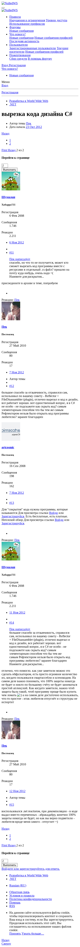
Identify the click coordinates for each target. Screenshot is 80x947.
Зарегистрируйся (13, 516)
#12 (11, 386)
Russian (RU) (17, 885)
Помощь (14, 902)
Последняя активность (24, 41)
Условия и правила (21, 895)
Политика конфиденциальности (30, 899)
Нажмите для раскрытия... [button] (26, 276)
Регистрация (10, 92)
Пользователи (18, 44)
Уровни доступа (56, 20)
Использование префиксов (27, 23)
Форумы (15, 27)
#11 (11, 252)
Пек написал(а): (19, 259)
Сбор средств (18, 58)
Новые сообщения (21, 30)
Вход (5, 85)
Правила (15, 16)
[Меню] (3, 7)
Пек (28, 123)
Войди (53, 513)
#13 (11, 502)
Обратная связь (19, 892)
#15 (11, 804)
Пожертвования (19, 55)
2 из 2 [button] (20, 150)
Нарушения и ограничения (27, 20)
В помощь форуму (40, 58)
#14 (11, 622)
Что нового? (17, 34)
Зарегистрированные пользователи (32, 48)
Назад (5, 133)
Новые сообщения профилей (53, 37)
